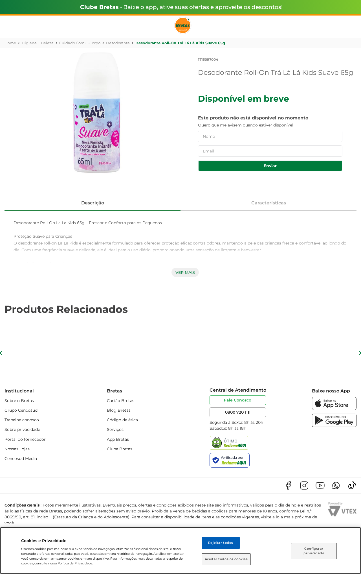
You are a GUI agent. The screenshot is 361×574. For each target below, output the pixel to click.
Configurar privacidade (313, 551)
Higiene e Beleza (38, 43)
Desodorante (118, 43)
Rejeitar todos (220, 543)
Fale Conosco (237, 400)
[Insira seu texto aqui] (334, 408)
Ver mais (185, 272)
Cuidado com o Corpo (79, 43)
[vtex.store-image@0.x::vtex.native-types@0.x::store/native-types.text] (288, 485)
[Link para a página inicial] (10, 42)
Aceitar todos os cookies (226, 559)
